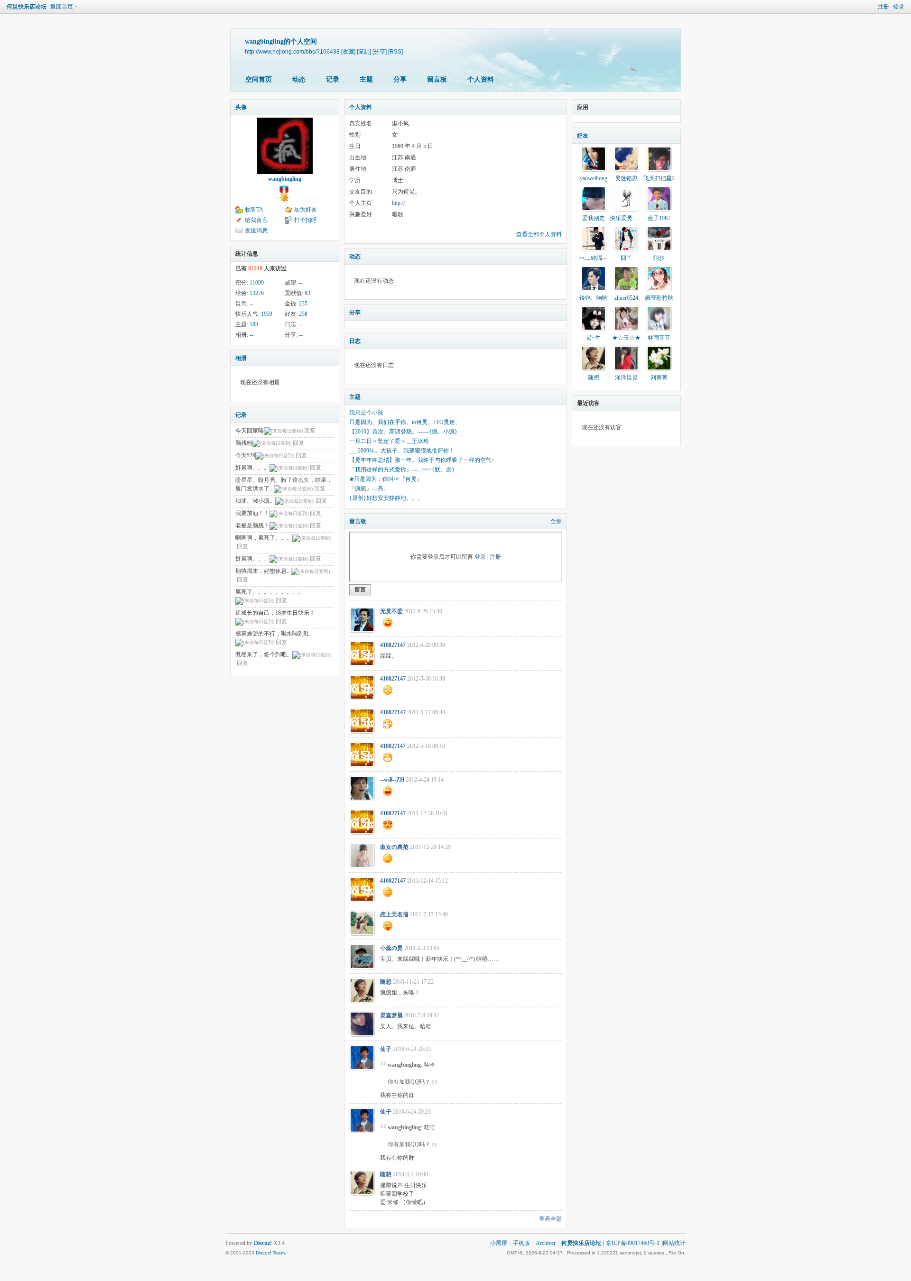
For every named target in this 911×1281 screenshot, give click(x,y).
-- (301, 282)
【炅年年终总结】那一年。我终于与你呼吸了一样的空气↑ (421, 460)
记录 (332, 79)
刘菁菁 (659, 377)
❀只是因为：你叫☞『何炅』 (385, 479)
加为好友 (305, 209)
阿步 (659, 258)
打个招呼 (305, 220)
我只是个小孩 (366, 412)
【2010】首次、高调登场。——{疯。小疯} (403, 431)
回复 (310, 430)
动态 (299, 79)
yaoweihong (593, 178)
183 (254, 324)
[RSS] (395, 51)
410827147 (393, 645)
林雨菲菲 (659, 337)
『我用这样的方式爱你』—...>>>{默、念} (402, 469)
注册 (883, 6)
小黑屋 (498, 1243)
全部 (556, 521)
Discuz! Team (270, 1252)
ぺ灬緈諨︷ (593, 258)
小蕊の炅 (391, 948)
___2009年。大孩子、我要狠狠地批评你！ (402, 450)
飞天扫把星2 (659, 178)
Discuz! (263, 1243)
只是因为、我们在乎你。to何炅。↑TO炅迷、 (405, 422)
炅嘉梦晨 (391, 1015)
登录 (898, 6)
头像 (241, 107)
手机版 (521, 1243)
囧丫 (626, 258)
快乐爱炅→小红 (630, 218)
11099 (257, 282)
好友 (582, 135)
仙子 (385, 1049)
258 (303, 314)
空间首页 (258, 79)
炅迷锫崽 (626, 178)
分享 (400, 79)
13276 (257, 293)
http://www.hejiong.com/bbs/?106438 (292, 51)
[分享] (379, 51)
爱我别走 (593, 218)
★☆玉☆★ (626, 337)
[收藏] (348, 51)
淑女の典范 (394, 847)
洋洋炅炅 (626, 377)
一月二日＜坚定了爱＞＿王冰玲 (389, 441)
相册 (241, 358)
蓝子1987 (659, 218)
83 (307, 293)
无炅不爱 (391, 611)
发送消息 (256, 230)
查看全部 (550, 1219)
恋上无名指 (394, 914)
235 (303, 303)
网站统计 (674, 1243)
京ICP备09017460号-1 (633, 1243)
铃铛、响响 (593, 298)
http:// (398, 203)
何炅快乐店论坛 (26, 6)
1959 (266, 314)
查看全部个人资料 (539, 234)
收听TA (254, 209)
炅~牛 (593, 337)
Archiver (546, 1243)
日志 (355, 341)
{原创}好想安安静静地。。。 (386, 498)
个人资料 (480, 79)
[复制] (364, 51)
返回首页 (61, 6)
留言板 (437, 79)
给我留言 (256, 220)
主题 (366, 79)
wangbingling (284, 178)
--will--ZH (392, 779)
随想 (385, 981)
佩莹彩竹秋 (659, 298)
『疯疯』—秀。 (369, 488)
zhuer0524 (626, 298)
